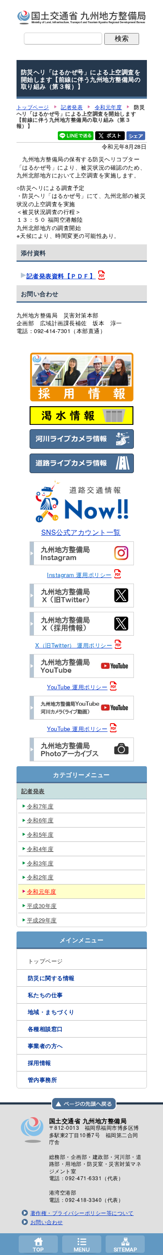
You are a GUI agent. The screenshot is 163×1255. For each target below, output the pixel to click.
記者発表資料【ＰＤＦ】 (61, 276)
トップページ (38, 1244)
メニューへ (81, 1244)
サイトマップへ (125, 1244)
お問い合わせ (46, 1222)
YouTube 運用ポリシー (77, 687)
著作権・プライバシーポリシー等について (82, 1213)
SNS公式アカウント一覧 (81, 532)
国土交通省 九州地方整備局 (82, 17)
